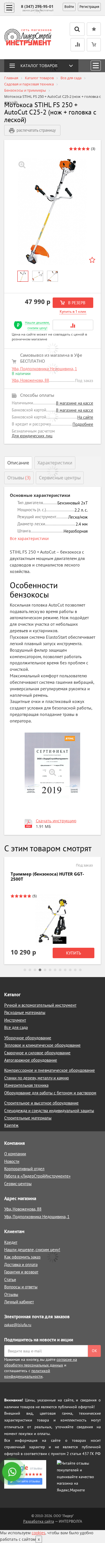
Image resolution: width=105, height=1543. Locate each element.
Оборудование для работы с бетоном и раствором (50, 1092)
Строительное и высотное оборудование (41, 1103)
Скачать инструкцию (56, 820)
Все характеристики (29, 538)
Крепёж (11, 1125)
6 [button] (50, 970)
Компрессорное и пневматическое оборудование (49, 1070)
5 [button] (45, 970)
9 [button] (65, 970)
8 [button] (60, 970)
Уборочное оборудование (27, 1038)
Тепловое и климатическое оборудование (42, 1045)
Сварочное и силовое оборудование (37, 1052)
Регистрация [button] (89, 6)
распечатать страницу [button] (36, 130)
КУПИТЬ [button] (73, 953)
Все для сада (16, 1027)
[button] (73, 325)
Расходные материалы (24, 1012)
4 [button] (40, 970)
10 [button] (70, 970)
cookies (38, 1532)
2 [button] (29, 970)
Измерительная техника (26, 1085)
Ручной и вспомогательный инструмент (40, 1005)
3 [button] (35, 970)
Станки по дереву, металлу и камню (36, 1078)
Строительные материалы (28, 1118)
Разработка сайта (38, 1521)
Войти (69, 6)
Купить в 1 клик (73, 311)
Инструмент (15, 1020)
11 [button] (75, 970)
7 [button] (55, 970)
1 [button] (24, 970)
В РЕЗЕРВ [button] (76, 302)
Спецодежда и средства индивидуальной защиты (49, 1110)
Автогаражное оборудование (30, 1060)
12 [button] (80, 970)
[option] (52, 211)
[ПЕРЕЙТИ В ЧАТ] (12, 1472)
